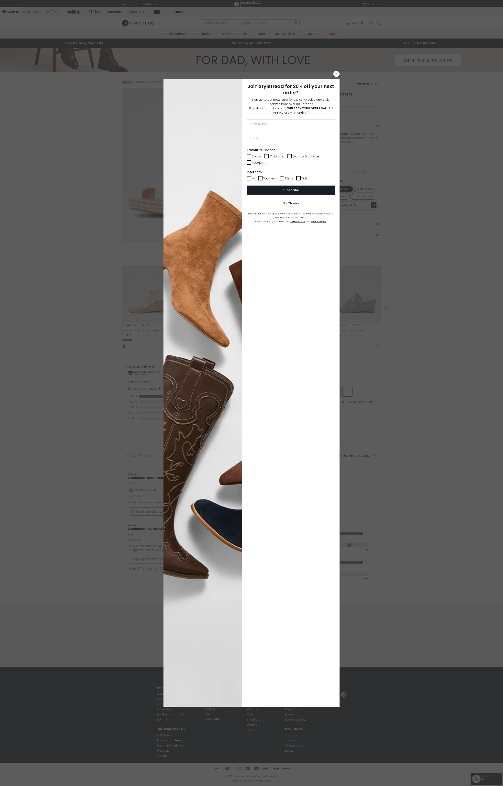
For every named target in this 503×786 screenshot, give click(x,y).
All (253, 178)
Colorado (277, 156)
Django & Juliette (306, 156)
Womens (270, 178)
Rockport (259, 162)
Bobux (256, 156)
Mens (289, 178)
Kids (304, 178)
